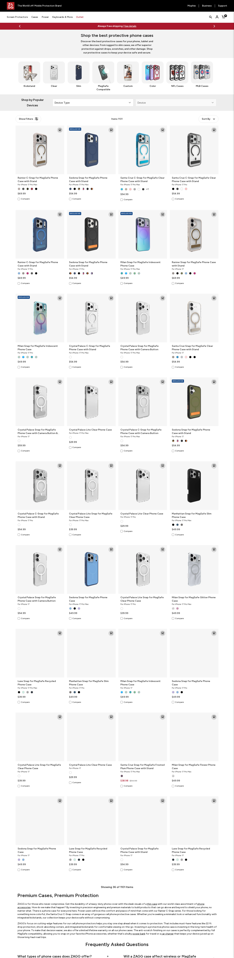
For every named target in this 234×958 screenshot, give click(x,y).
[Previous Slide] (20, 26)
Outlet (80, 17)
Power (45, 17)
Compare (25, 199)
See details (138, 26)
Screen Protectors (17, 17)
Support (222, 5)
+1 (147, 189)
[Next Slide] (214, 26)
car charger (167, 933)
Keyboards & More (62, 17)
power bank (139, 933)
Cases (34, 17)
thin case (152, 904)
